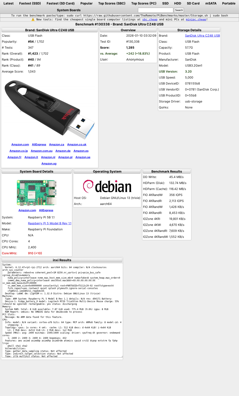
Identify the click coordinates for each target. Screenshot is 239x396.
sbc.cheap (149, 19)
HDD (177, 3)
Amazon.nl (48, 157)
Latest (9, 3)
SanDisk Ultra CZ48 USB (202, 35)
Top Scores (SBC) (111, 3)
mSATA (211, 3)
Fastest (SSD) (30, 3)
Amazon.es (81, 151)
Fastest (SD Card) (61, 3)
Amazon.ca (56, 144)
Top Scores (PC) (143, 3)
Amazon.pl (65, 157)
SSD (165, 3)
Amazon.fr (14, 157)
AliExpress (39, 144)
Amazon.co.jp (19, 151)
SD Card (193, 3)
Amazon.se (82, 157)
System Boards (69, 10)
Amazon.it (31, 157)
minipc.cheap (196, 19)
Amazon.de (63, 151)
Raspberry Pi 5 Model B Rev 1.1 (49, 223)
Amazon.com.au (41, 151)
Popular (86, 3)
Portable (228, 3)
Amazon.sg (48, 163)
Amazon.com (20, 144)
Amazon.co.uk (76, 144)
